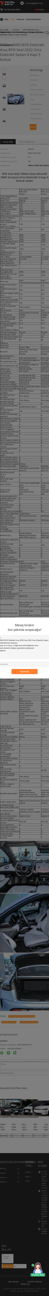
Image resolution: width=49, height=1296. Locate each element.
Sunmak (24, 671)
